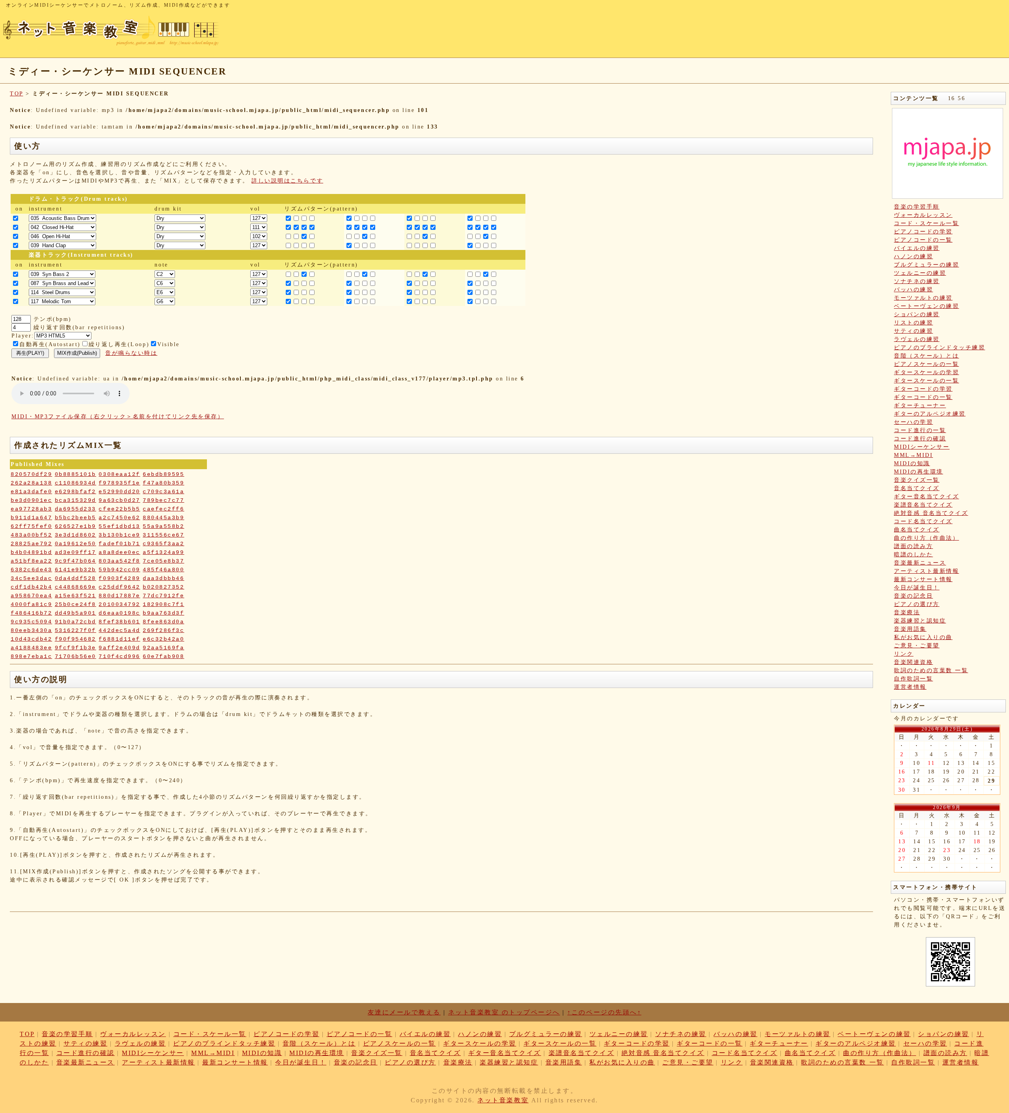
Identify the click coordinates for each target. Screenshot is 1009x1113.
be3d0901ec (31, 500)
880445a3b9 (163, 518)
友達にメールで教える (404, 1012)
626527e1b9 (75, 526)
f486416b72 (31, 613)
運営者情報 (910, 687)
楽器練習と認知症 (920, 621)
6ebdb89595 (163, 474)
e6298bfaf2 (75, 491)
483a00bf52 (31, 535)
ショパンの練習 (917, 314)
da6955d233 (75, 509)
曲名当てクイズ (917, 530)
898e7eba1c (31, 656)
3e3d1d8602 (75, 535)
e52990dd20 (119, 491)
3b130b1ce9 (119, 535)
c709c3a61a (163, 491)
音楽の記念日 (913, 596)
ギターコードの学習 (923, 389)
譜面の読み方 (913, 546)
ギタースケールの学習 (926, 372)
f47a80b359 (163, 483)
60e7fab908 (163, 656)
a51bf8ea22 (31, 561)
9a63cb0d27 (119, 500)
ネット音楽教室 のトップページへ (504, 1012)
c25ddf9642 (119, 587)
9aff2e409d (119, 648)
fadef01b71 (119, 544)
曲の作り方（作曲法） (926, 538)
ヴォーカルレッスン (923, 215)
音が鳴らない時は (131, 353)
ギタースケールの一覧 (926, 381)
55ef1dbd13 (119, 526)
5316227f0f (75, 630)
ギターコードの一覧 (923, 397)
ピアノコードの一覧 (923, 240)
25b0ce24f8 (75, 604)
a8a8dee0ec (119, 552)
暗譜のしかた (913, 554)
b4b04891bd (31, 552)
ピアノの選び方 (917, 604)
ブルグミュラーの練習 (926, 265)
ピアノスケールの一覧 (926, 364)
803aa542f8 (119, 561)
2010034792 (119, 604)
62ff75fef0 (31, 526)
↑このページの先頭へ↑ (604, 1012)
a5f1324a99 (163, 552)
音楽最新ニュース (920, 563)
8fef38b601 (119, 622)
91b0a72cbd (75, 622)
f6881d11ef (119, 639)
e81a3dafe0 (31, 491)
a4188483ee (31, 648)
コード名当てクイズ (923, 521)
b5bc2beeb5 (75, 518)
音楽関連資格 (913, 662)
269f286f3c (163, 630)
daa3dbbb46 (163, 578)
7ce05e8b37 (163, 561)
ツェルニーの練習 (920, 273)
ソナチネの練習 (917, 281)
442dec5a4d (119, 630)
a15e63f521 (75, 596)
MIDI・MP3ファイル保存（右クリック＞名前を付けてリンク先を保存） (117, 416)
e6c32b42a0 (163, 639)
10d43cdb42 (31, 639)
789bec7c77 (163, 500)
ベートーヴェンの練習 (926, 306)
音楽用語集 (910, 629)
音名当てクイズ (917, 488)
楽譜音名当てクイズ (923, 505)
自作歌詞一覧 (913, 679)
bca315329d (75, 500)
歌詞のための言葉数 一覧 (931, 670)
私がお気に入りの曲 (923, 637)
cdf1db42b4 (31, 587)
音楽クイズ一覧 (917, 480)
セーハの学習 (913, 422)
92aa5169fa (163, 648)
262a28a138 (31, 483)
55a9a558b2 (163, 526)
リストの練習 (913, 323)
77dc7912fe (163, 596)
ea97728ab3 (31, 509)
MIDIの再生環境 (918, 472)
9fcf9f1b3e (75, 648)
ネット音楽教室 (503, 1100)
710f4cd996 (119, 656)
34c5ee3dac (31, 578)
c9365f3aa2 (163, 544)
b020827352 (163, 587)
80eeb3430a (31, 630)
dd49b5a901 (75, 613)
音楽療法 (907, 612)
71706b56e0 (75, 656)
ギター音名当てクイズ (926, 497)
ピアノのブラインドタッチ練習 (939, 347)
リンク (904, 654)
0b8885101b (75, 474)
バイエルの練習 (917, 248)
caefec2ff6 (163, 509)
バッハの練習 (913, 290)
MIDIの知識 (912, 463)
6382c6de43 (31, 570)
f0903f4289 (119, 578)
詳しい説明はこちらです (287, 181)
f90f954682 (75, 639)
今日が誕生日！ (917, 588)
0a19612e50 (75, 544)
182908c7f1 (163, 604)
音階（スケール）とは (926, 356)
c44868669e (75, 587)
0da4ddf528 (75, 578)
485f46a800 (163, 570)
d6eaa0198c (119, 613)
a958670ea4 (31, 596)
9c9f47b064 (75, 561)
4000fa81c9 (31, 604)
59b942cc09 (119, 570)
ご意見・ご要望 (917, 646)
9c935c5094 (31, 622)
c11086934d (75, 483)
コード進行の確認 (920, 439)
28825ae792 (31, 544)
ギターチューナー (920, 405)
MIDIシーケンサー (921, 447)
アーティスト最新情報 (926, 571)
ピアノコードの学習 (923, 232)
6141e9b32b (75, 570)
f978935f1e (119, 483)
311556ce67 (163, 535)
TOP (16, 94)
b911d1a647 (31, 518)
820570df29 (31, 474)
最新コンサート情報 (923, 579)
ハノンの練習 (913, 256)
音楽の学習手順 (917, 207)
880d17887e (119, 596)
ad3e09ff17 (75, 552)
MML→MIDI (913, 455)
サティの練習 (913, 331)
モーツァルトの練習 (923, 298)
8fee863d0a (163, 622)
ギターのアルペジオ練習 (930, 414)
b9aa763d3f (163, 613)
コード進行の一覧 (920, 430)
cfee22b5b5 (119, 509)
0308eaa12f (119, 474)
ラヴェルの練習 (917, 339)
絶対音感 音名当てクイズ (931, 513)
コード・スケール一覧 (926, 223)
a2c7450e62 (119, 518)
